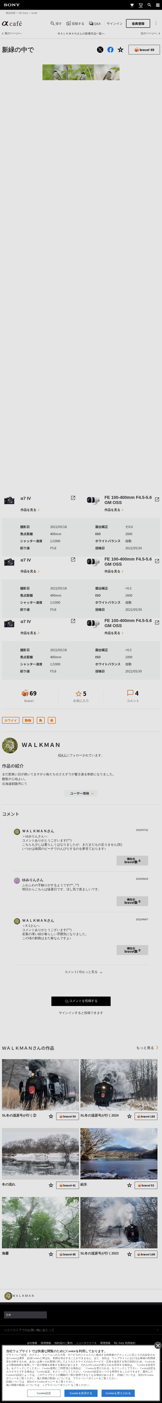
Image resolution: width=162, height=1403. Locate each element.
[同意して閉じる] (157, 1345)
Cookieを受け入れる (118, 1393)
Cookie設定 (44, 1393)
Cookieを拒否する (81, 1393)
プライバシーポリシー (57, 1385)
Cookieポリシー (46, 1381)
